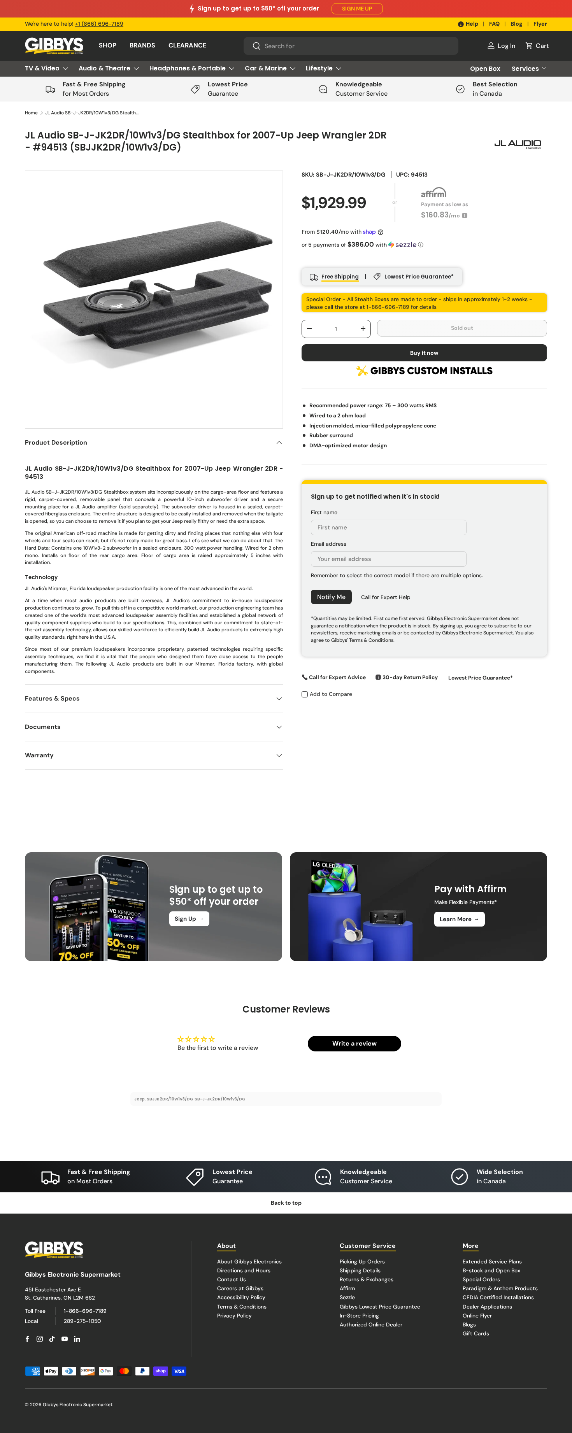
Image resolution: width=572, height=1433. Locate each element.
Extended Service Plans (492, 1261)
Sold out (462, 327)
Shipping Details (360, 1270)
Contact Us (231, 1279)
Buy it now (424, 352)
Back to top (286, 1202)
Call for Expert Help (386, 596)
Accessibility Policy (241, 1297)
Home (31, 112)
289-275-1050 (82, 1320)
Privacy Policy (234, 1315)
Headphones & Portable (187, 68)
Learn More (459, 918)
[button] (536, 45)
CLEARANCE (187, 45)
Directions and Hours (243, 1270)
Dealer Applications (487, 1306)
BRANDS (142, 45)
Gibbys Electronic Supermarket (77, 1404)
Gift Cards (476, 1333)
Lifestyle (319, 68)
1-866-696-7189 (85, 1310)
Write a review (354, 1043)
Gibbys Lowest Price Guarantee (380, 1306)
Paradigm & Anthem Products (500, 1288)
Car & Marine (266, 68)
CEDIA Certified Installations (498, 1297)
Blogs (469, 1324)
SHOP (107, 45)
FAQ (494, 23)
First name (324, 512)
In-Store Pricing (359, 1315)
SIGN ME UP (357, 8)
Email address (328, 543)
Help (472, 23)
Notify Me (331, 596)
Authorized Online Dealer (371, 1324)
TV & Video (42, 68)
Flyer (540, 23)
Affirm (347, 1288)
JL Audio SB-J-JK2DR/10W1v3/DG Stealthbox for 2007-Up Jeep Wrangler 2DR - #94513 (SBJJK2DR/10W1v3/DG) (92, 112)
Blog (517, 23)
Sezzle (347, 1297)
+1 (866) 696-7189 (99, 23)
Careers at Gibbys (240, 1288)
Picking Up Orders (362, 1261)
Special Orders (481, 1279)
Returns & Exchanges (366, 1279)
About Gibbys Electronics (249, 1261)
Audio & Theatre (104, 68)
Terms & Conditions (242, 1306)
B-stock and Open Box (491, 1270)
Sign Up (189, 918)
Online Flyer (477, 1315)
